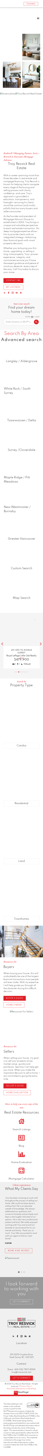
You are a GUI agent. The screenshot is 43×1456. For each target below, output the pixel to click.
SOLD (37, 317)
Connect (31, 4)
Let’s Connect (21, 1302)
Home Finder (14, 1005)
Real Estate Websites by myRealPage (21, 1389)
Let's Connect (21, 1378)
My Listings (13, 287)
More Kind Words (19, 1251)
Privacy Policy (25, 1386)
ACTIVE (27, 317)
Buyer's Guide (14, 998)
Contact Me (13, 280)
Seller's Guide (15, 1086)
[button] (13, 280)
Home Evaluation (17, 1093)
